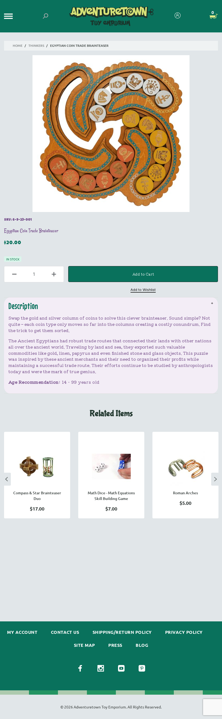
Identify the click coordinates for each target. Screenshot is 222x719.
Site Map (84, 645)
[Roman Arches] (185, 466)
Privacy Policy (184, 632)
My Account (22, 632)
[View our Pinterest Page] (142, 668)
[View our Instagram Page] (100, 668)
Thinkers (36, 45)
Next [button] (215, 479)
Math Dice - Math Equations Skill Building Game (111, 495)
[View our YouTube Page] (121, 668)
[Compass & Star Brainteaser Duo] (37, 466)
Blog (142, 645)
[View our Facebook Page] (80, 668)
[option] (37, 475)
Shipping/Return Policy (122, 632)
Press (115, 645)
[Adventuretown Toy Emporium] (111, 16)
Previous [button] (6, 479)
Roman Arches (185, 492)
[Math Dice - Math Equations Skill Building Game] (111, 466)
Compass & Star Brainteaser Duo (37, 495)
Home (17, 45)
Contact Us (65, 632)
